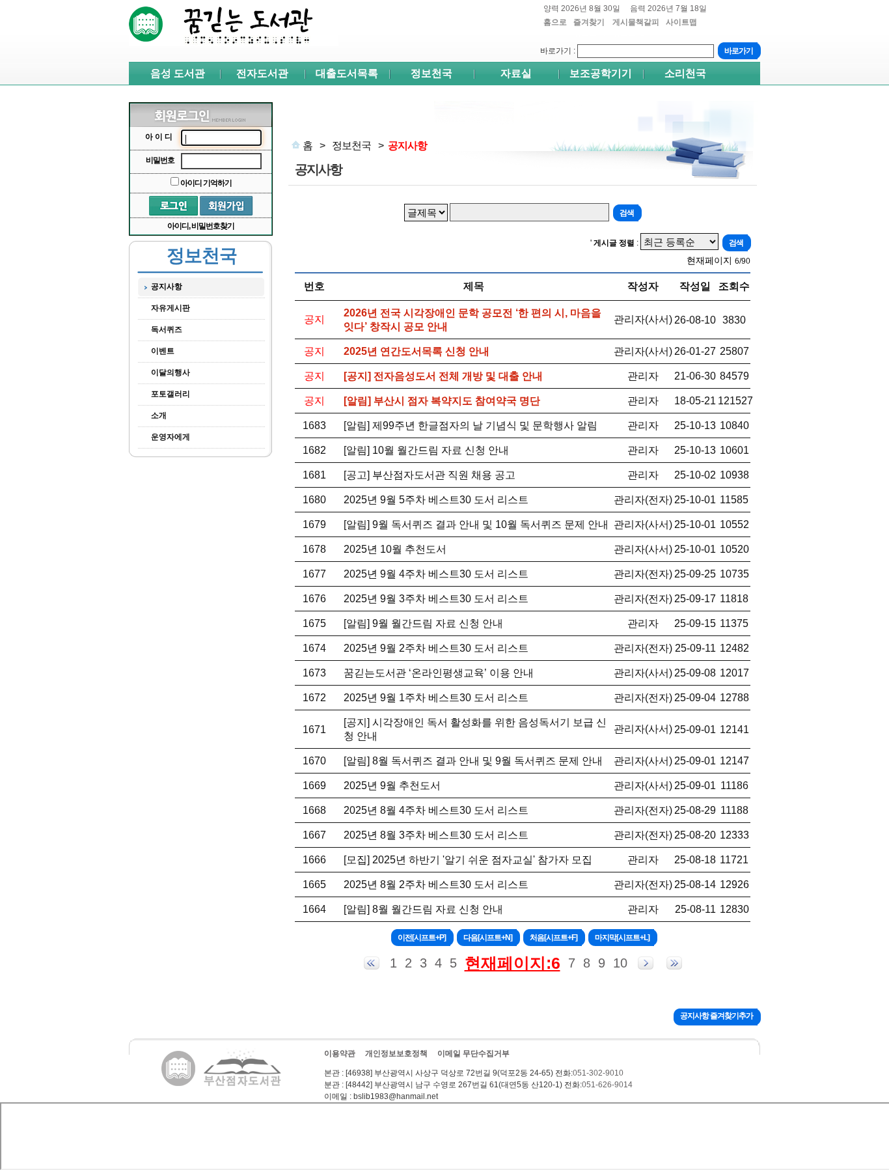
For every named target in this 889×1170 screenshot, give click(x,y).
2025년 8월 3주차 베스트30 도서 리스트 (436, 835)
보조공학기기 (600, 73)
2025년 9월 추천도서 (392, 785)
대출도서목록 (347, 73)
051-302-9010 (598, 1073)
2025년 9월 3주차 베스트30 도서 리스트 (436, 598)
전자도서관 (262, 73)
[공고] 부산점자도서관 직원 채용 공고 (429, 475)
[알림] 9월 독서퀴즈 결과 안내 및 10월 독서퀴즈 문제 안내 (476, 524)
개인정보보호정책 (396, 1053)
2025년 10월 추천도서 (395, 549)
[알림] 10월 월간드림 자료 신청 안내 (426, 450)
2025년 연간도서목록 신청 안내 (416, 351)
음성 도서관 (177, 73)
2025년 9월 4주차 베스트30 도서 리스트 (436, 573)
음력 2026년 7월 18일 (668, 8)
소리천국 (685, 73)
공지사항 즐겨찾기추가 (716, 1015)
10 (620, 963)
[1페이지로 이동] (371, 963)
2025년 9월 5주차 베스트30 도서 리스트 (436, 499)
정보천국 (431, 73)
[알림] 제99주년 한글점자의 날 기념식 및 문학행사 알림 (470, 425)
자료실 (516, 73)
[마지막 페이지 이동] (674, 963)
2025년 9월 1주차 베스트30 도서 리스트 (436, 697)
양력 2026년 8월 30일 (581, 8)
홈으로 (555, 22)
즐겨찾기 (589, 28)
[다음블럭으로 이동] (645, 963)
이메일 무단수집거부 (473, 1053)
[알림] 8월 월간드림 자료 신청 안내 (423, 909)
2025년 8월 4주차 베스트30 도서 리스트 (436, 810)
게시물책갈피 (635, 28)
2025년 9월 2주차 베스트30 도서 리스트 (436, 648)
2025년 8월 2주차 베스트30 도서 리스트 (436, 884)
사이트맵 (681, 22)
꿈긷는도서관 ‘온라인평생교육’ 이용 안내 (439, 672)
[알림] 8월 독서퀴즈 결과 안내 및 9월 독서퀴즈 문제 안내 (473, 760)
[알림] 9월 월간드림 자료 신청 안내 (423, 623)
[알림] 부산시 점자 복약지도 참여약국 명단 (442, 400)
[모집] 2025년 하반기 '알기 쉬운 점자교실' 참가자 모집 (468, 859)
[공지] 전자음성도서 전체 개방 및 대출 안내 (443, 376)
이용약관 (339, 1053)
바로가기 (555, 50)
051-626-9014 (607, 1084)
